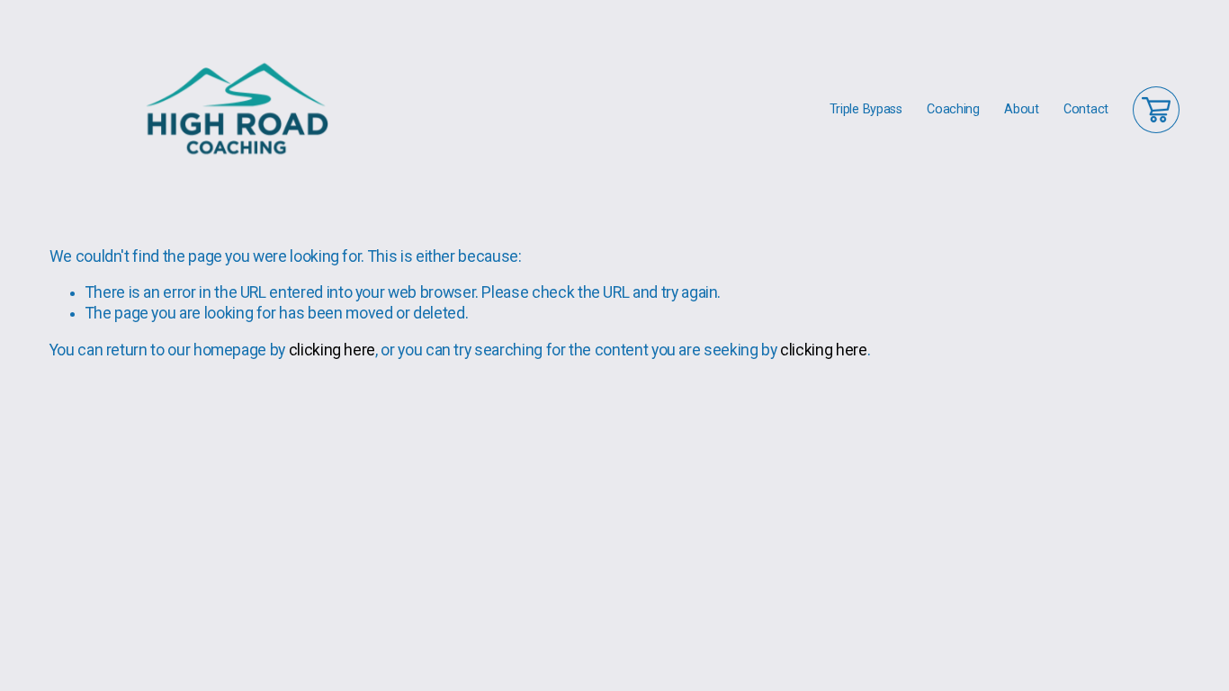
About (1021, 109)
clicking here (332, 350)
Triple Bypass (866, 109)
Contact (1085, 109)
